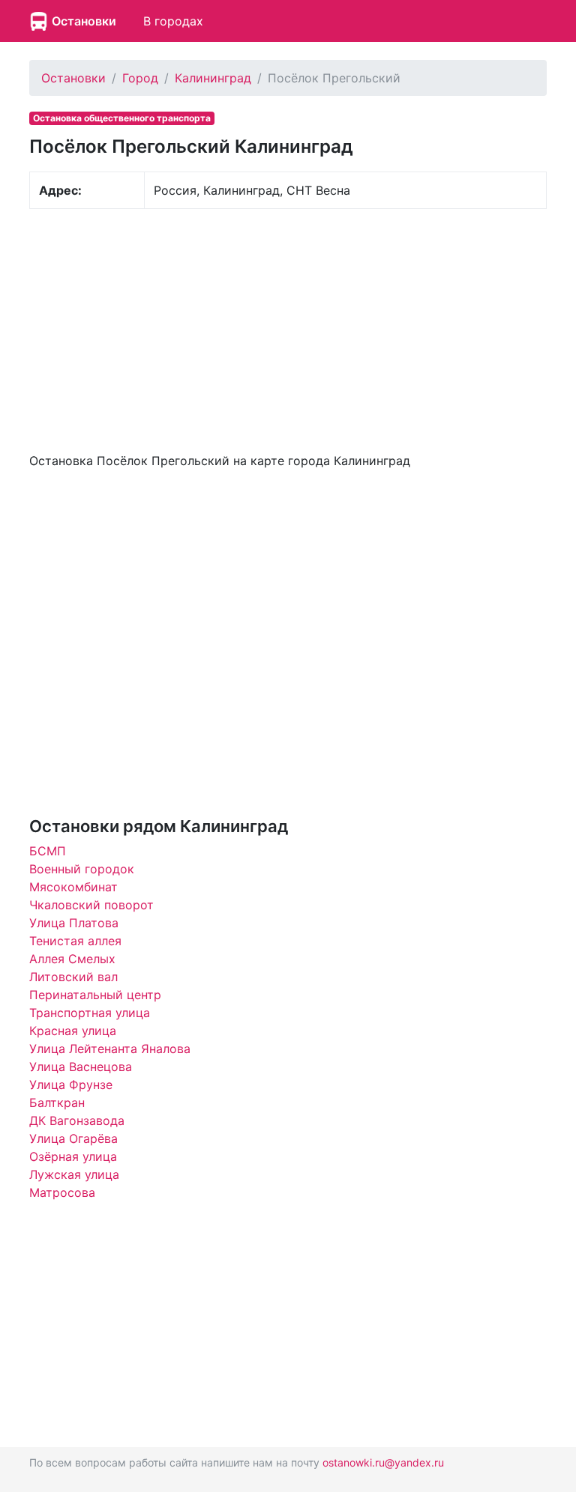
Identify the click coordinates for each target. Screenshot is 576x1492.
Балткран (57, 1102)
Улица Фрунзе (70, 1084)
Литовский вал (73, 976)
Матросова (62, 1192)
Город (140, 77)
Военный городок (81, 868)
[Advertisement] (288, 329)
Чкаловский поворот (91, 904)
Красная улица (72, 1030)
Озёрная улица (73, 1156)
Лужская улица (74, 1174)
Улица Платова (73, 922)
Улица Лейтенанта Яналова (109, 1048)
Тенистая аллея (75, 940)
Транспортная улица (89, 1012)
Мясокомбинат (73, 886)
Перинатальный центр (95, 994)
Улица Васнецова (80, 1066)
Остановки (84, 20)
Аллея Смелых (72, 958)
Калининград (213, 77)
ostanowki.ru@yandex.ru (383, 1462)
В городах (173, 20)
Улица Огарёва (73, 1138)
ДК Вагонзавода (76, 1120)
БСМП (47, 850)
